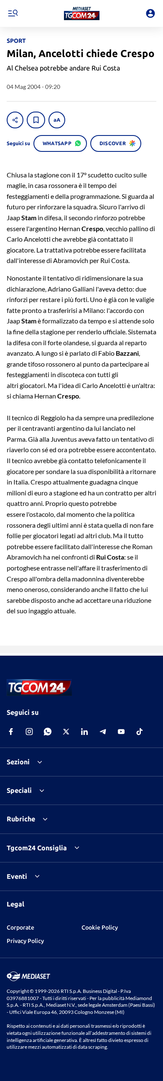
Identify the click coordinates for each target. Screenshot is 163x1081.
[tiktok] (139, 731)
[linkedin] (84, 731)
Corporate (20, 927)
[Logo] (81, 13)
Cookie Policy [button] (100, 927)
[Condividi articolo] (15, 120)
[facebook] (11, 731)
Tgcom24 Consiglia (37, 848)
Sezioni (18, 762)
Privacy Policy (25, 941)
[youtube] (121, 731)
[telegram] (103, 731)
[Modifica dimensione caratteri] (56, 120)
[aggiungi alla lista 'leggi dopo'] (36, 120)
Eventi (17, 876)
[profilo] (150, 13)
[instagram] (29, 731)
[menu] (12, 13)
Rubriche (21, 819)
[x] (66, 731)
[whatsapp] (47, 731)
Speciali (19, 790)
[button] (81, 13)
